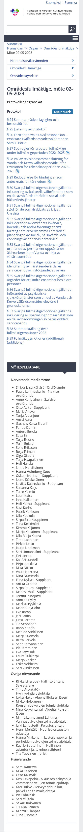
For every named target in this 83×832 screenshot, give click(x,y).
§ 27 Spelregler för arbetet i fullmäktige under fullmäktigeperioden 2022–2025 (36, 150)
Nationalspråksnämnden (29, 60)
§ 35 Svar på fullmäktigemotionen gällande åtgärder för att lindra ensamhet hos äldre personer (39, 280)
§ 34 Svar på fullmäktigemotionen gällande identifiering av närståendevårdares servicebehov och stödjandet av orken (39, 266)
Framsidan (15, 48)
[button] (72, 29)
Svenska (71, 2)
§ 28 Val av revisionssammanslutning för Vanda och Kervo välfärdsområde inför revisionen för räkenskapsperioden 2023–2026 (38, 165)
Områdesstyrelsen (24, 76)
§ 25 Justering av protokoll (26, 129)
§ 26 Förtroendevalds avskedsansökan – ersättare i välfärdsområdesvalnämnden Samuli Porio (37, 139)
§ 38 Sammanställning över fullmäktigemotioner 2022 (27, 331)
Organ (33, 48)
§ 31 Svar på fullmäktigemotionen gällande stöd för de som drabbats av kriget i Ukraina (39, 209)
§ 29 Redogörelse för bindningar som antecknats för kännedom (35, 179)
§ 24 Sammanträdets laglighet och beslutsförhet (33, 121)
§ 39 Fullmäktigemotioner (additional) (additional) (35, 340)
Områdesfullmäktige (59, 48)
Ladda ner (61, 111)
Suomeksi (53, 2)
